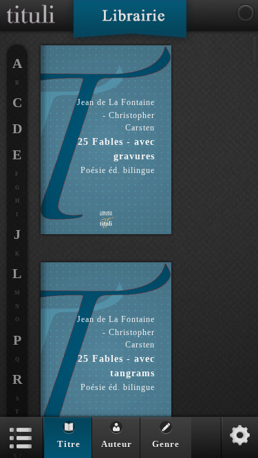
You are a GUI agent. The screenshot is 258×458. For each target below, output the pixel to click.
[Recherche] (246, 13)
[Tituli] (31, 5)
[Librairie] (129, 23)
